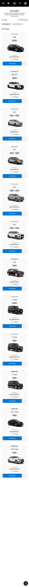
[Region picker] (20, 3)
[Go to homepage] (14, 3)
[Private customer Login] (25, 3)
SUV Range (5, 24)
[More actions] (24, 63)
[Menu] (3, 3)
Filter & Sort (24, 20)
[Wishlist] (8, 3)
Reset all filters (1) (18, 24)
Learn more (12, 63)
